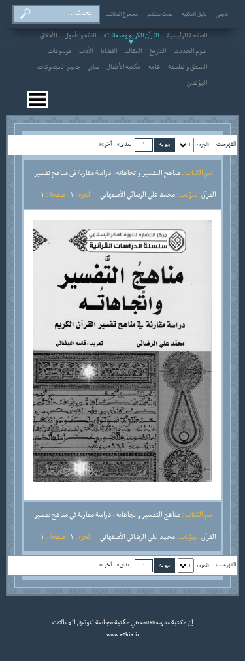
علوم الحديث (190, 51)
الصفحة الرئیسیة (187, 36)
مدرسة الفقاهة (154, 623)
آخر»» (105, 144)
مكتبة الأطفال (123, 67)
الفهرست (226, 144)
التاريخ (158, 51)
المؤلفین (197, 83)
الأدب (86, 51)
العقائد (133, 51)
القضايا (109, 51)
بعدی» (124, 144)
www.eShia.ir (122, 634)
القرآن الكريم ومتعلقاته (131, 36)
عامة (154, 67)
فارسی (222, 14)
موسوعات (59, 51)
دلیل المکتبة (194, 14)
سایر (93, 67)
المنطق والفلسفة (187, 67)
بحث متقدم (159, 14)
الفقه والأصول (80, 36)
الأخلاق (48, 36)
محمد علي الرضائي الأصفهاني (137, 195)
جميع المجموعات (58, 67)
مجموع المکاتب (122, 14)
